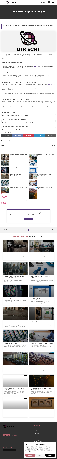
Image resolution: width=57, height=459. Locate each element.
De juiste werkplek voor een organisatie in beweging (42, 343)
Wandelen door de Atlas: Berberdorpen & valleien (41, 366)
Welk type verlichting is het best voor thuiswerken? (28, 126)
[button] (54, 444)
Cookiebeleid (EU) (37, 433)
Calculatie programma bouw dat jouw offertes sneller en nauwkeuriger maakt (14, 277)
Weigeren (40, 455)
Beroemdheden (36, 435)
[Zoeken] (49, 2)
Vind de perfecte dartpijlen (15, 167)
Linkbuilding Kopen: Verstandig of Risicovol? (38, 441)
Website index (36, 438)
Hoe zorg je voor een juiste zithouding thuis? (28, 129)
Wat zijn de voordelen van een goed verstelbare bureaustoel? (28, 122)
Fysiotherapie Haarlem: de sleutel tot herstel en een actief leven (15, 367)
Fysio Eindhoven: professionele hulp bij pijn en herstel (40, 277)
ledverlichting (36, 66)
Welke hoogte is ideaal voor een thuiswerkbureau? (28, 115)
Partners (35, 430)
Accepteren (30, 455)
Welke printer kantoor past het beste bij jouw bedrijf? (40, 254)
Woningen (3, 22)
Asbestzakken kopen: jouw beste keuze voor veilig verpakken (14, 389)
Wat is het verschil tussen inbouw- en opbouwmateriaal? (38, 411)
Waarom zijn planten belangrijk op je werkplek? (28, 119)
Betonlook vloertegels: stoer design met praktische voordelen (15, 322)
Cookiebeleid (39, 457)
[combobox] (42, 2)
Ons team (35, 428)
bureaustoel (50, 84)
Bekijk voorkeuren (50, 455)
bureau (33, 74)
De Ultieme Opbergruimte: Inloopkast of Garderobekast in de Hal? (39, 322)
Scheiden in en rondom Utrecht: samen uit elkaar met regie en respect (41, 389)
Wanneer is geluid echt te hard (15, 180)
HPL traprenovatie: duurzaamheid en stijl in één (19, 200)
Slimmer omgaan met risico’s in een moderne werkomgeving (14, 254)
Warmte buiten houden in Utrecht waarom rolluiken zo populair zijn (42, 299)
